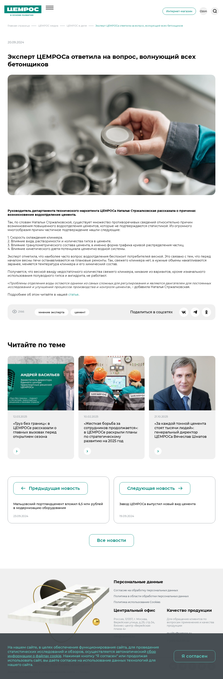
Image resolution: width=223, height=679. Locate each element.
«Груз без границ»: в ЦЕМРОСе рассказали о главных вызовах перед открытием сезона (35, 430)
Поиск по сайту (215, 11)
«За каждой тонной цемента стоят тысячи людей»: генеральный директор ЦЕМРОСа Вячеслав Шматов (180, 430)
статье (73, 295)
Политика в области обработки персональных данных (151, 596)
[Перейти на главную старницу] (22, 11)
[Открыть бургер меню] (50, 7)
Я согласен (195, 656)
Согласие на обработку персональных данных (146, 590)
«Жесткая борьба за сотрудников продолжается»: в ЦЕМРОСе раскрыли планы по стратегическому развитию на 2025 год (111, 432)
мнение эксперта (51, 312)
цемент (79, 312)
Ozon (203, 11)
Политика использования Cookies (137, 602)
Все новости (111, 540)
